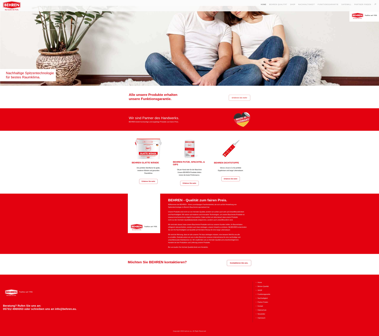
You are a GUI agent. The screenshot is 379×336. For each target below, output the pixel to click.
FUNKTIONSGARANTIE (328, 4)
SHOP (292, 4)
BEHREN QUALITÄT (278, 4)
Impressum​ (261, 318)
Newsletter (261, 314)
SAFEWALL (346, 4)
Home (263, 4)
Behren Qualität (263, 286)
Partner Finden (362, 4)
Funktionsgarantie (264, 294)
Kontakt (260, 306)
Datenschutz (262, 310)
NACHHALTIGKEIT (306, 4)
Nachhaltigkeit (263, 298)
